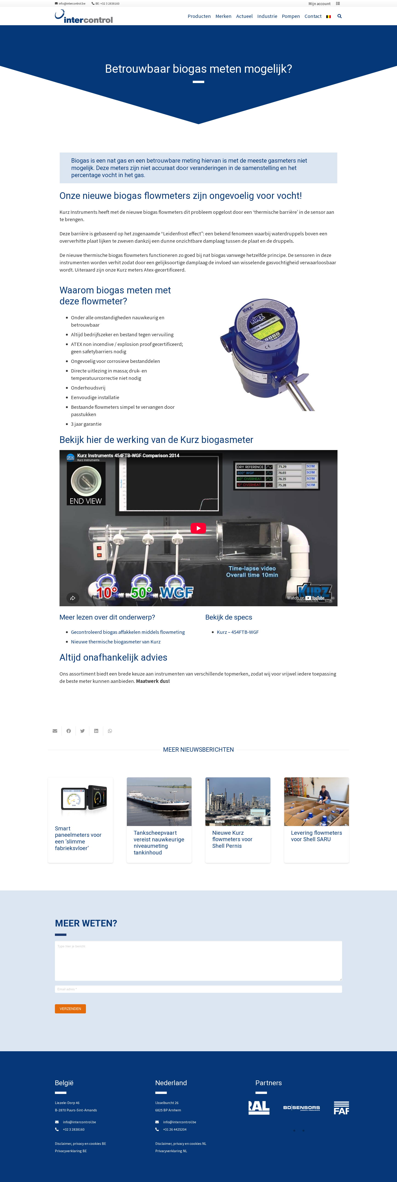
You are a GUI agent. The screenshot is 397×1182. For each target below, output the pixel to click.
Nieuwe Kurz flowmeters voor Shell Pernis (232, 839)
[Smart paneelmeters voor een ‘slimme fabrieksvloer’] (80, 781)
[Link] (84, 16)
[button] (294, 1130)
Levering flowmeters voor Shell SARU (316, 836)
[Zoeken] (339, 16)
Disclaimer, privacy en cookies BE (80, 1143)
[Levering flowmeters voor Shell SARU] (316, 781)
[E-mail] (55, 731)
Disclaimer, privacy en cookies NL (180, 1143)
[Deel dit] (69, 731)
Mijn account (320, 3)
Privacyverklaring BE (71, 1151)
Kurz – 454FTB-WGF (238, 632)
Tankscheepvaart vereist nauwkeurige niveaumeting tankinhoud (159, 843)
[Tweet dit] (82, 731)
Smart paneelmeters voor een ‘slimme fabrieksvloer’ (78, 838)
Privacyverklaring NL (171, 1151)
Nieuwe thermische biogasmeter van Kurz (116, 641)
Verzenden (70, 1009)
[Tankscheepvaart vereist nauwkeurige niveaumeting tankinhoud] (159, 781)
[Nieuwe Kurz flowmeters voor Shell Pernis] (237, 781)
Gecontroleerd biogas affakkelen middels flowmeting (128, 632)
